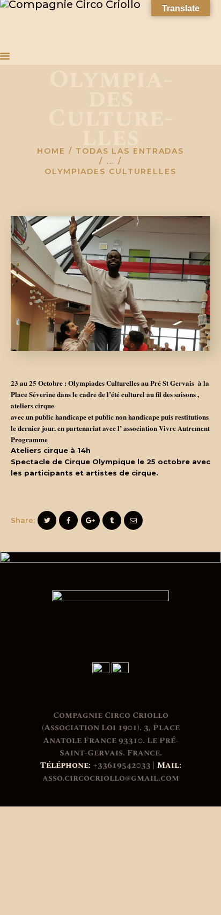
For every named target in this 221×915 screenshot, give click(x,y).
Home (51, 151)
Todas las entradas (130, 151)
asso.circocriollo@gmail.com (110, 778)
